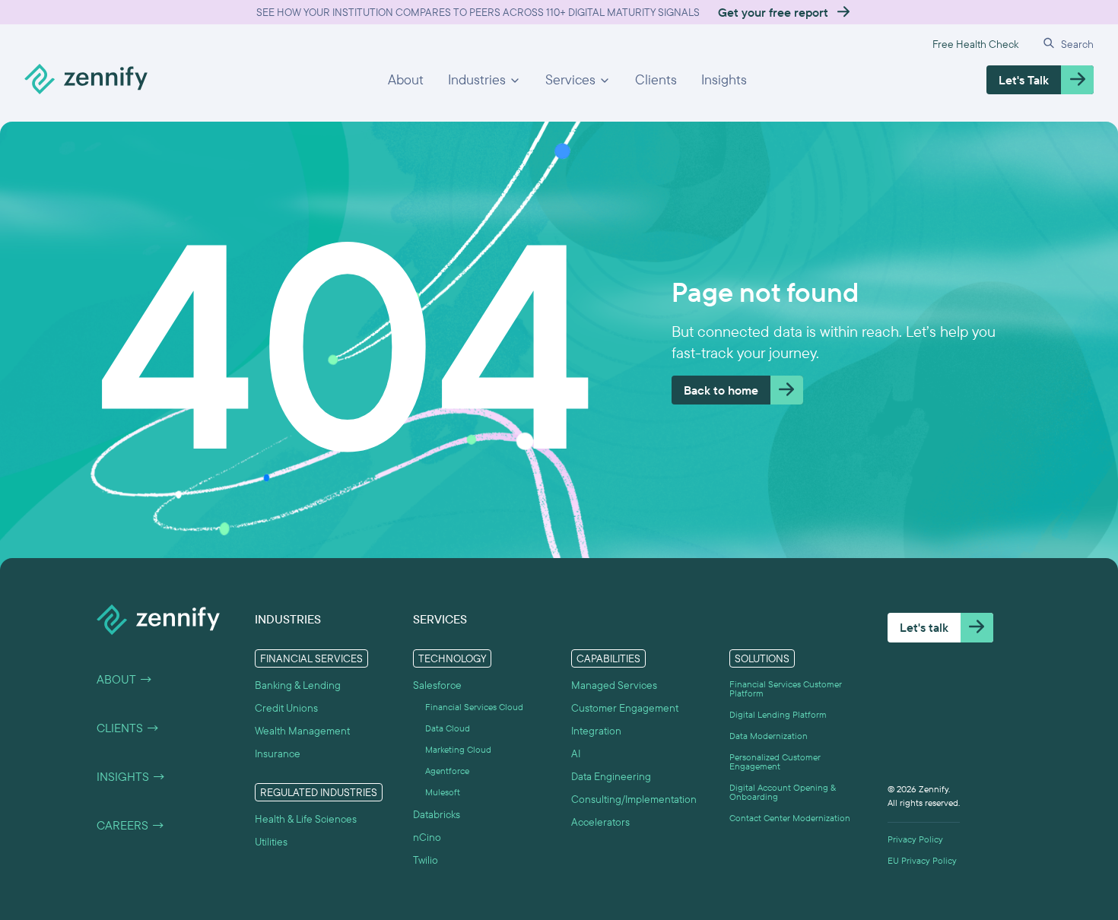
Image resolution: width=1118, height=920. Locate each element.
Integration (596, 730)
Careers (131, 825)
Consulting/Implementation (634, 799)
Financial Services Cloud (474, 707)
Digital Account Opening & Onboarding (782, 792)
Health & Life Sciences (306, 819)
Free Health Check (975, 44)
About (406, 79)
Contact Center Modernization (789, 818)
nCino (427, 837)
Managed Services (614, 685)
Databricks (436, 814)
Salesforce (437, 685)
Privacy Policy (915, 839)
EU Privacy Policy (922, 860)
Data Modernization (768, 736)
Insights (724, 79)
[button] (484, 80)
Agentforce (447, 771)
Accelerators (600, 822)
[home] (86, 80)
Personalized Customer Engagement (775, 762)
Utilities (271, 841)
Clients (656, 79)
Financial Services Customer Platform (785, 689)
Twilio (425, 860)
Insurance (277, 753)
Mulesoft (442, 792)
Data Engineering (611, 776)
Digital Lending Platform (778, 714)
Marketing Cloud (458, 749)
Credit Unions (286, 708)
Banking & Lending (298, 685)
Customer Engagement (624, 708)
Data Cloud (447, 728)
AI (575, 753)
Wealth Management (302, 730)
